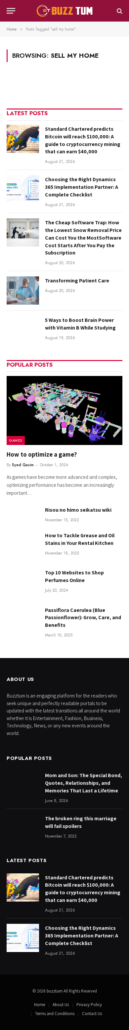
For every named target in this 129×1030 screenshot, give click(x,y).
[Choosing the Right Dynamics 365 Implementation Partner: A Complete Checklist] (23, 189)
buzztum (55, 991)
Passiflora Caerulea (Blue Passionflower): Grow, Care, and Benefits (83, 618)
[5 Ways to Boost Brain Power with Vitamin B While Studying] (23, 330)
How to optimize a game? (42, 454)
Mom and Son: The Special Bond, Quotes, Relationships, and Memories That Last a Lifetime (83, 783)
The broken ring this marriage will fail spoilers (80, 822)
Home (39, 1004)
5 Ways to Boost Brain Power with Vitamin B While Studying (80, 324)
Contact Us (92, 1013)
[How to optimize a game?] (64, 410)
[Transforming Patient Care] (23, 290)
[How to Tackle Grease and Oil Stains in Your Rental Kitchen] (23, 545)
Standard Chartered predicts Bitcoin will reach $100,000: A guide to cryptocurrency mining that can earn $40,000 (82, 140)
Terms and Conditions (54, 1013)
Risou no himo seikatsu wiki (78, 509)
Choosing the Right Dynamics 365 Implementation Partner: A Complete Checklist (81, 187)
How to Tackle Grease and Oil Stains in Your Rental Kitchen (79, 539)
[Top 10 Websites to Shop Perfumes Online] (23, 582)
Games (15, 440)
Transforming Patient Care (77, 280)
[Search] (118, 10)
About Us (61, 1004)
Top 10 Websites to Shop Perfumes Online (74, 576)
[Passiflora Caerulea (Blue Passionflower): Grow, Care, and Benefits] (23, 620)
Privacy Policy (89, 1004)
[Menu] (11, 10)
